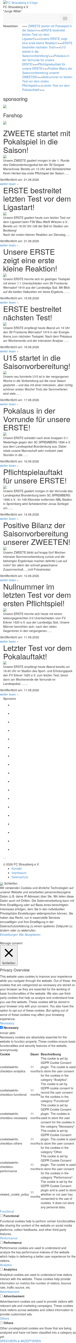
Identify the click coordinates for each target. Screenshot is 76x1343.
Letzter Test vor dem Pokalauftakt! (37, 652)
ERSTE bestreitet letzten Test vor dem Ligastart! (43, 34)
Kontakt (17, 868)
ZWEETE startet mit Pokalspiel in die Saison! (36, 141)
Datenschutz (20, 877)
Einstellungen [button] (9, 934)
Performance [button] (8, 1238)
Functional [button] (7, 1211)
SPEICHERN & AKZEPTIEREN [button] (20, 1341)
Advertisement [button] (9, 1291)
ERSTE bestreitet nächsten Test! (47, 45)
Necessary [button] (7, 1023)
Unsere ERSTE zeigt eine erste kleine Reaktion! (44, 41)
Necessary (11, 1027)
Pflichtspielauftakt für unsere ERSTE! (35, 476)
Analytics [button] (6, 1265)
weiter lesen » (9, 184)
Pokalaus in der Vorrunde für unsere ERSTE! (45, 60)
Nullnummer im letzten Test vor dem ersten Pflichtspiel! (47, 81)
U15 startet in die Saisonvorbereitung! (36, 361)
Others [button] (4, 1318)
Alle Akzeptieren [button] (30, 934)
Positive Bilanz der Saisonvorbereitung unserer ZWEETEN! (47, 72)
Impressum (19, 873)
